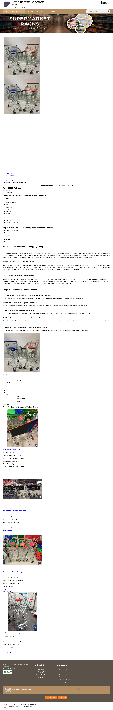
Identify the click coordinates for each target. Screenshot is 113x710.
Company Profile (42, 11)
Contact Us (54, 11)
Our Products (12, 11)
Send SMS (63, 697)
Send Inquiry (8, 173)
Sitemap (40, 679)
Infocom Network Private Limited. (28, 706)
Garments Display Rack (64, 671)
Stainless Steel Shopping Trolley (13, 633)
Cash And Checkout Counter (66, 679)
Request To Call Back (8, 175)
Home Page (30, 11)
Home (7, 177)
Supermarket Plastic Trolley (12, 449)
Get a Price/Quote (7, 190)
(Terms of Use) (38, 704)
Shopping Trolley (10, 180)
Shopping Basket (63, 677)
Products (8, 179)
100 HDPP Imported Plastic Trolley (14, 511)
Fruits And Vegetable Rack (65, 682)
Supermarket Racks (63, 669)
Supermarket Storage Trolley (12, 572)
